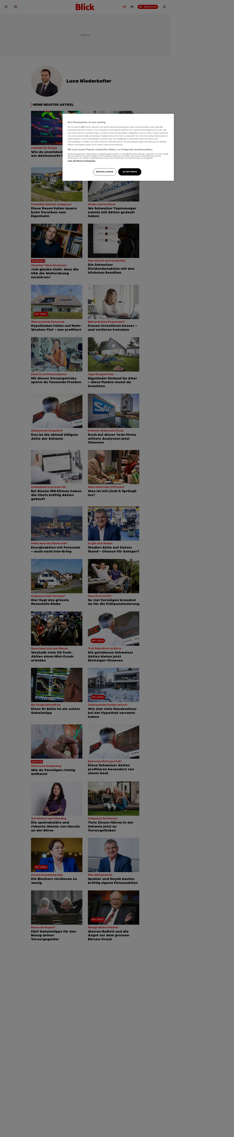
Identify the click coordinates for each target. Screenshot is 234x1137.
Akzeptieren (130, 172)
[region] (118, 147)
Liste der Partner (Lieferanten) (81, 161)
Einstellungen (104, 172)
